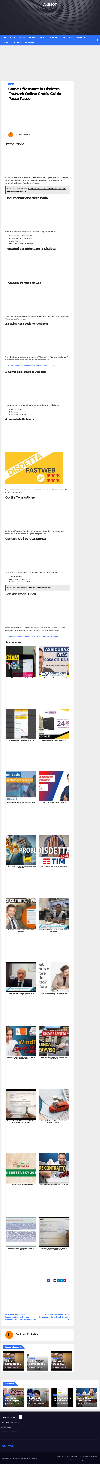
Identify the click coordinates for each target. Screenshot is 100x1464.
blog (6, 1394)
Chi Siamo (16, 43)
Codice (32, 38)
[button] (98, 40)
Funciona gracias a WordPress (10, 1458)
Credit (43, 38)
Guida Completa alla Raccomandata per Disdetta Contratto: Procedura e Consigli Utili (20, 1317)
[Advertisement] (50, 20)
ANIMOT (50, 5)
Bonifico (54, 38)
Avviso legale (6, 1427)
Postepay (67, 38)
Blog (6, 43)
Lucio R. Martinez (24, 135)
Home (59, 1456)
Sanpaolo (80, 38)
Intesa (22, 38)
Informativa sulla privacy (10, 1422)
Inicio (12, 38)
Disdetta (11, 84)
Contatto (29, 43)
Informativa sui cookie (9, 1432)
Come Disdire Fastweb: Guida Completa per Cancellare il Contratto (54, 1315)
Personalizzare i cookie (91, 1460)
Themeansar (34, 1458)
